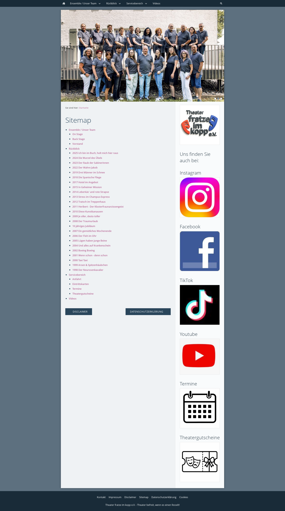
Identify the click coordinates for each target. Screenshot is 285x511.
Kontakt (101, 497)
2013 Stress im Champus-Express (91, 196)
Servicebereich (77, 274)
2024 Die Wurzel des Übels (87, 158)
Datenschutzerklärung (163, 497)
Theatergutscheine (83, 293)
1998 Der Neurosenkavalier (87, 270)
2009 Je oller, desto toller (86, 216)
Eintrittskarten (80, 284)
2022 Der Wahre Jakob (85, 167)
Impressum (115, 497)
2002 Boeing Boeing (83, 250)
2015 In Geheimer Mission (87, 187)
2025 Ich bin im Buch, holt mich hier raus (95, 153)
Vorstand (77, 143)
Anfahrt (76, 279)
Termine (76, 288)
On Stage (77, 134)
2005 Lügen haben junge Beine (89, 240)
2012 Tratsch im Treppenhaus (89, 201)
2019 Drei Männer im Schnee (88, 172)
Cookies (183, 497)
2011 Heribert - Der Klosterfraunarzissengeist (98, 206)
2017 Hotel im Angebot (85, 182)
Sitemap (143, 497)
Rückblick (74, 148)
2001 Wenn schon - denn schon (89, 255)
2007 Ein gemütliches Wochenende (91, 231)
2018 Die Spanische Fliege (86, 177)
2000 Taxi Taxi (80, 260)
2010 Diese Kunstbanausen (87, 211)
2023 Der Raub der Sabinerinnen (90, 162)
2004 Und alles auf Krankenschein (91, 245)
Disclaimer (130, 497)
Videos (72, 298)
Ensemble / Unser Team (82, 129)
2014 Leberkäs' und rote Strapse (90, 192)
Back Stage (78, 139)
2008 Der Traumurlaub (85, 221)
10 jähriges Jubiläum (83, 226)
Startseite (83, 107)
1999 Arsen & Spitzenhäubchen (90, 265)
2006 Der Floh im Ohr (84, 236)
